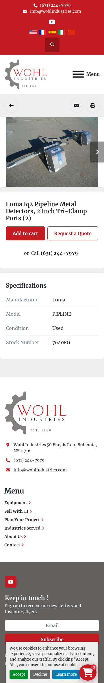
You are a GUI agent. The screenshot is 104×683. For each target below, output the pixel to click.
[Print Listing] (93, 105)
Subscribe (52, 639)
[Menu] (78, 74)
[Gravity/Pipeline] (11, 105)
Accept (19, 674)
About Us (13, 536)
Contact (12, 545)
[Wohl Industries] (35, 412)
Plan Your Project (22, 519)
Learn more (66, 674)
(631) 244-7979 (55, 5)
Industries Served (22, 528)
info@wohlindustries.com (55, 11)
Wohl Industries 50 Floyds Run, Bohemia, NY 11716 (56, 447)
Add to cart (25, 233)
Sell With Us (16, 511)
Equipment (15, 502)
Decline (40, 674)
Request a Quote (73, 233)
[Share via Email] (76, 105)
